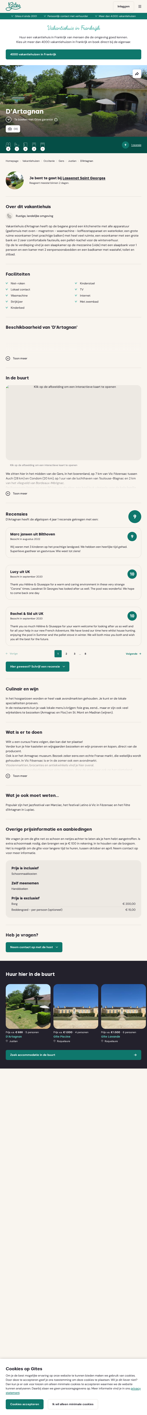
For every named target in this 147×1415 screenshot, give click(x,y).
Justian (72, 160)
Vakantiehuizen (31, 160)
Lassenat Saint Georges (84, 178)
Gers (61, 160)
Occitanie (49, 160)
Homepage (12, 160)
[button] (73, 422)
